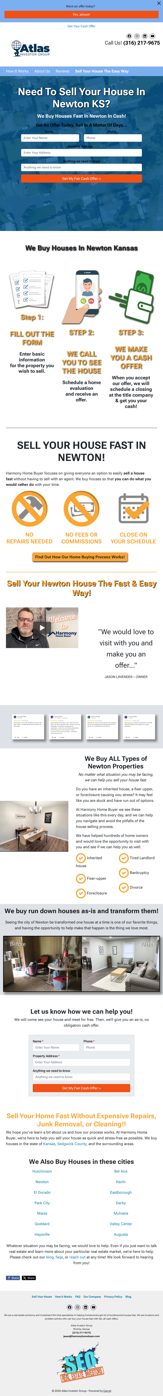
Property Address (81, 146)
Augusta (121, 1234)
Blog (128, 1296)
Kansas (49, 1144)
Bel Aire (120, 1171)
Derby (121, 1203)
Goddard (42, 1224)
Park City (42, 1203)
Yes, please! (81, 14)
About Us (42, 71)
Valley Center (121, 1224)
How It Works (17, 71)
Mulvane (121, 1213)
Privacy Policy (113, 1296)
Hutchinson (42, 1171)
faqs (59, 1257)
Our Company (92, 1296)
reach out (77, 1257)
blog (50, 1257)
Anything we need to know (81, 161)
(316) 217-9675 (141, 43)
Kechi (121, 1182)
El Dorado (42, 1192)
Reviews (62, 71)
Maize (42, 1213)
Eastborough (121, 1192)
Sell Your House (42, 1296)
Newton (42, 1182)
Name (50, 132)
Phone (113, 132)
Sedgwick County (71, 1144)
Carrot (107, 1390)
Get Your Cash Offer (81, 26)
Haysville (42, 1234)
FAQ (77, 1296)
